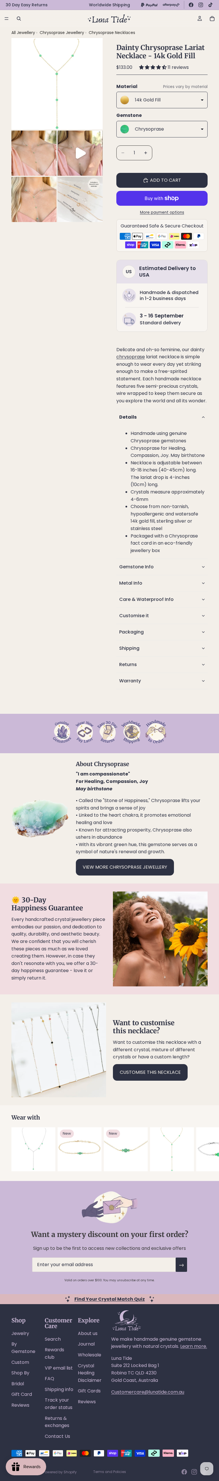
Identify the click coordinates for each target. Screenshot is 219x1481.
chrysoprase (130, 356)
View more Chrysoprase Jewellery (125, 867)
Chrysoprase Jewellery (62, 32)
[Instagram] (201, 5)
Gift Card (21, 1394)
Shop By (20, 1373)
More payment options (162, 212)
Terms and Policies (109, 1471)
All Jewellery (23, 32)
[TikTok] (210, 5)
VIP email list (59, 1368)
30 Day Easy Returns (27, 5)
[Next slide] (201, 1149)
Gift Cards (89, 1391)
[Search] (19, 18)
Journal (86, 1344)
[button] (153, 67)
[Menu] (6, 18)
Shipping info (59, 1389)
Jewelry (20, 1333)
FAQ (49, 1378)
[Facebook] (191, 5)
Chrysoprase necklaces (112, 32)
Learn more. (193, 1346)
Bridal (17, 1383)
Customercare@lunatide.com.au (147, 1392)
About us (88, 1333)
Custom (20, 1362)
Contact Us (57, 1436)
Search (53, 1339)
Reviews (20, 1405)
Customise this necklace (150, 1072)
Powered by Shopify (60, 1472)
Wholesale (89, 1355)
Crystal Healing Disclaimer (90, 1373)
